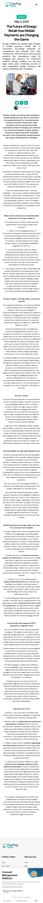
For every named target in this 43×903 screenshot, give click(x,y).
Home (4, 862)
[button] (36, 5)
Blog (26, 866)
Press (26, 862)
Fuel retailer (5, 866)
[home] (12, 4)
